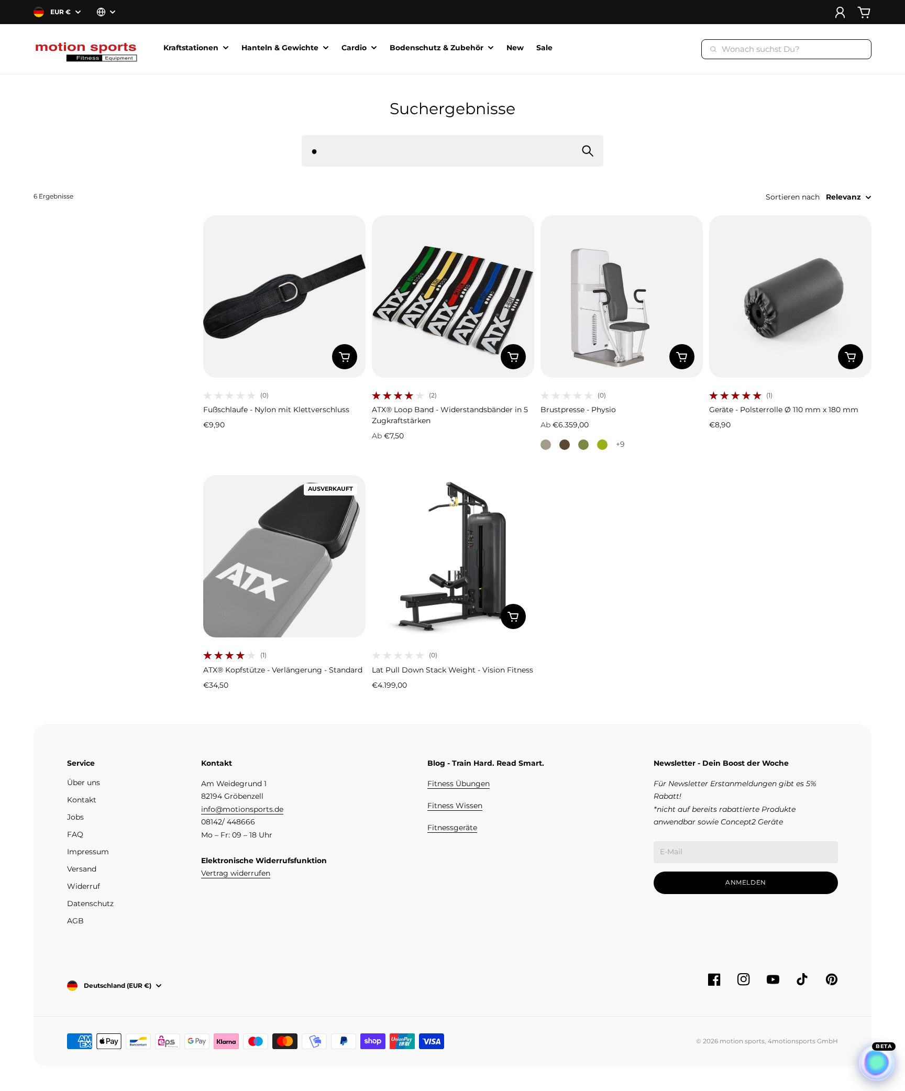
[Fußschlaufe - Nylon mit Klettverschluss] (284, 296)
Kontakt (81, 800)
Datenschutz (90, 903)
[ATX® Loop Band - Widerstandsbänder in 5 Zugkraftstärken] (453, 296)
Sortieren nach (793, 197)
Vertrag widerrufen (235, 873)
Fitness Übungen (458, 783)
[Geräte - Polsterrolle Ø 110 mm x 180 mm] (790, 296)
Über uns (83, 782)
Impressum (88, 851)
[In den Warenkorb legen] (344, 356)
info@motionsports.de (242, 809)
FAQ (75, 834)
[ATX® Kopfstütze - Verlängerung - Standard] (284, 556)
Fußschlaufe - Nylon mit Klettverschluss (276, 409)
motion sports (742, 1041)
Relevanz (843, 197)
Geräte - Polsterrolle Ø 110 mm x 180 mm (783, 409)
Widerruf (83, 886)
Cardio (354, 48)
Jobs (75, 817)
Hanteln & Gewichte (279, 48)
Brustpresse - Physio (578, 409)
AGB (75, 920)
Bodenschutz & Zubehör (436, 48)
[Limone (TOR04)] (602, 444)
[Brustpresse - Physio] (621, 296)
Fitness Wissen (454, 805)
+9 (620, 444)
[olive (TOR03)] (583, 444)
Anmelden (745, 882)
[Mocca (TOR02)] (564, 444)
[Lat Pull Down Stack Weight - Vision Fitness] (453, 556)
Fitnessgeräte (452, 827)
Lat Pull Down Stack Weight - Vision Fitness (452, 670)
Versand (81, 869)
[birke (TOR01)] (545, 444)
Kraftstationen (190, 48)
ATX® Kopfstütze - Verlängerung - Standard (282, 670)
